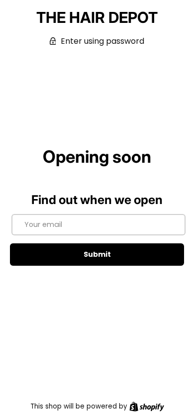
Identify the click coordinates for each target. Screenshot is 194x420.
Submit (97, 254)
